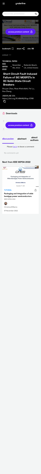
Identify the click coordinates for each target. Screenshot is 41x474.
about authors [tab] (34, 138)
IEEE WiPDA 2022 (21, 162)
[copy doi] (6, 101)
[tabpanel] (20, 150)
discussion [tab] (8, 138)
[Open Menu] (3, 3)
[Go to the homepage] (20, 3)
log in (15, 147)
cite (29, 48)
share (19, 48)
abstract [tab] (21, 138)
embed (5, 55)
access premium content (18, 32)
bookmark (6, 48)
